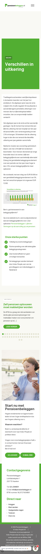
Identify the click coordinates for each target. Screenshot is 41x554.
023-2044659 (12, 455)
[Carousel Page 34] (38, 337)
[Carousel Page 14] (31, 334)
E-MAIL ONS (27, 455)
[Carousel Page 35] (19, 340)
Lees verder (11, 327)
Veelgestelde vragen (16, 510)
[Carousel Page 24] (16, 337)
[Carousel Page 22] (12, 337)
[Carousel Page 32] (34, 337)
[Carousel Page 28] (25, 337)
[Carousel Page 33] (36, 337)
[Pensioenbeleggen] (15, 5)
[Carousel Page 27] (23, 337)
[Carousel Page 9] (20, 334)
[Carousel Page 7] (16, 334)
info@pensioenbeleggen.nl (21, 490)
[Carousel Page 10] (23, 334)
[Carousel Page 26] (20, 337)
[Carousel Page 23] (14, 337)
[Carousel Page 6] (14, 334)
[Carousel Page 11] (25, 334)
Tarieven (11, 513)
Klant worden (13, 507)
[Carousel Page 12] (27, 334)
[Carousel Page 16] (36, 334)
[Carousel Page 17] (38, 334)
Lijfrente (7, 299)
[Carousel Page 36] (21, 340)
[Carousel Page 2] (5, 334)
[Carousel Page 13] (29, 334)
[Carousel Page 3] (7, 334)
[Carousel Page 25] (18, 337)
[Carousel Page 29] (27, 337)
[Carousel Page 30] (29, 337)
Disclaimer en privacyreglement (19, 532)
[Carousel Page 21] (9, 337)
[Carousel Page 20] (7, 337)
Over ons (11, 516)
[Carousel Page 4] (9, 334)
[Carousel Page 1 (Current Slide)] (3, 334)
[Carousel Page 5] (12, 334)
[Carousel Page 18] (3, 337)
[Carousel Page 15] (34, 334)
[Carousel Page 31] (31, 337)
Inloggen (11, 504)
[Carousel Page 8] (18, 334)
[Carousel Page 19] (5, 337)
